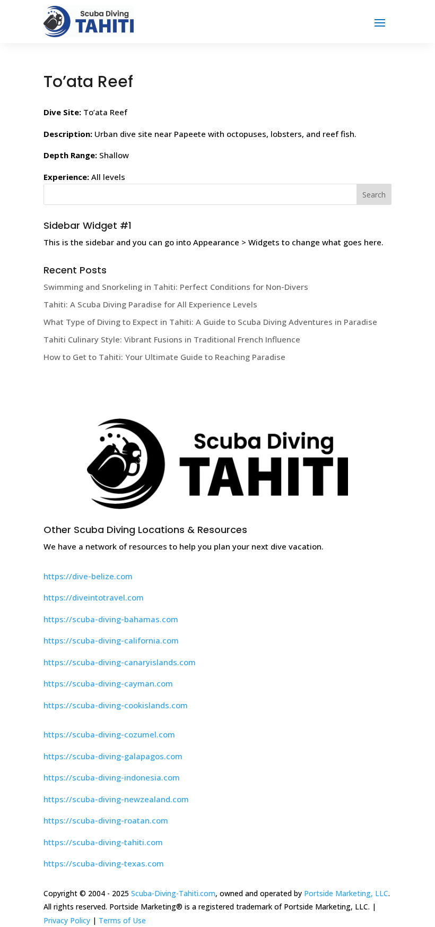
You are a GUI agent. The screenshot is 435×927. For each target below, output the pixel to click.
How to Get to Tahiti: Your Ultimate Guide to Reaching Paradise (164, 356)
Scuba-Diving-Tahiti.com (173, 893)
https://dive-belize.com (88, 576)
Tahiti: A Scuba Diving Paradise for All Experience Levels (150, 304)
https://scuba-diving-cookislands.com (116, 705)
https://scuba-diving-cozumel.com (109, 734)
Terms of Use (122, 920)
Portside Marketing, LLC (346, 893)
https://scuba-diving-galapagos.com (113, 756)
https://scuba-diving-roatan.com (106, 820)
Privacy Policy (67, 920)
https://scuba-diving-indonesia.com (112, 777)
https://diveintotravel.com (94, 597)
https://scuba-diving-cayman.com (108, 683)
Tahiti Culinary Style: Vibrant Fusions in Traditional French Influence (172, 339)
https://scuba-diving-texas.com (104, 863)
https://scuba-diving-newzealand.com (116, 799)
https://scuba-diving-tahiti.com (103, 842)
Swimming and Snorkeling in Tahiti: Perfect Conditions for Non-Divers (176, 286)
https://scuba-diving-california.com (111, 640)
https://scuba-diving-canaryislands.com (120, 662)
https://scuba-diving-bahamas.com (111, 619)
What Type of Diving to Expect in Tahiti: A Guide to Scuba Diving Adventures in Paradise (210, 321)
